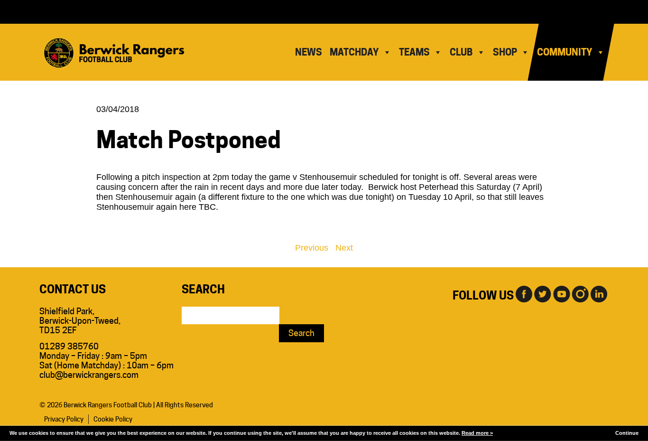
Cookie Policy (112, 419)
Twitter (542, 293)
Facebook (523, 293)
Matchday (354, 52)
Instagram (580, 293)
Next (344, 248)
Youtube (561, 293)
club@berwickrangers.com (89, 375)
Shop (505, 52)
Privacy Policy (63, 419)
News (308, 52)
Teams (414, 52)
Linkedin (599, 293)
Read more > (477, 433)
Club (461, 52)
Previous (311, 248)
